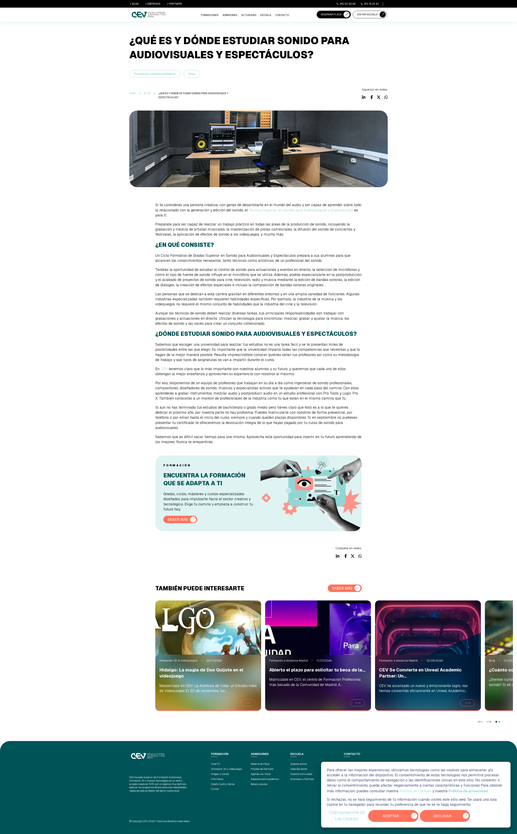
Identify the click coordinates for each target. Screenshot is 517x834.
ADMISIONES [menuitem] (230, 15)
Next (488, 721)
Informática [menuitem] (217, 779)
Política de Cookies (415, 791)
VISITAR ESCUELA (367, 14)
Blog (192, 74)
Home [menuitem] (132, 93)
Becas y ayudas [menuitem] (259, 784)
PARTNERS (175, 3)
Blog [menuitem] (147, 93)
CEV (164, 368)
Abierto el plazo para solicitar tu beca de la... (317, 670)
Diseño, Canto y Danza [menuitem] (223, 784)
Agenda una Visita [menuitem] (261, 774)
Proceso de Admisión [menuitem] (262, 769)
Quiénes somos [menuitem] (298, 764)
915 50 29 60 (348, 3)
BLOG (135, 3)
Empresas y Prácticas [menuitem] (302, 779)
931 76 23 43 (371, 3)
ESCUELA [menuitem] (265, 15)
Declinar (442, 816)
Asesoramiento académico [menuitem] (265, 779)
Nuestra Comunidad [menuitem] (301, 774)
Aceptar (390, 816)
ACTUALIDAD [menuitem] (248, 15)
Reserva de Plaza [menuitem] (260, 764)
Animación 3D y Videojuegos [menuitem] (226, 769)
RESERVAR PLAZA (331, 14)
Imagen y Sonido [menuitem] (220, 774)
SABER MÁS (178, 519)
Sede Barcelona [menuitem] (298, 769)
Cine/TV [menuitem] (215, 764)
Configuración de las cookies (347, 815)
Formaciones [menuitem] (210, 15)
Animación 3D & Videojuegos (178, 660)
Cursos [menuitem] (215, 789)
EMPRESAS (153, 3)
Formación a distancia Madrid (154, 74)
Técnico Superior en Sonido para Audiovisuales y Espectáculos (301, 210)
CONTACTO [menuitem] (282, 15)
